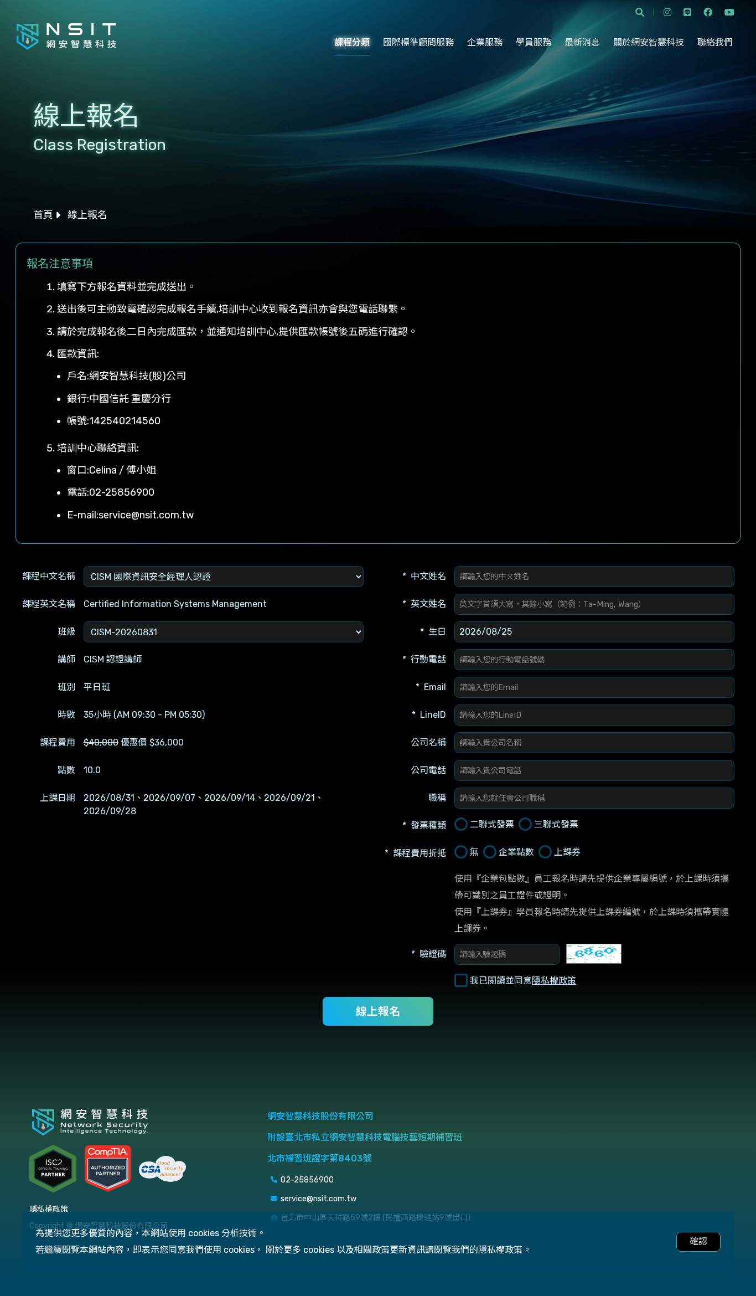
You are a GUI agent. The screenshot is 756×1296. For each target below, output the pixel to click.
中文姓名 (428, 576)
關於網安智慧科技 (648, 42)
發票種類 (428, 825)
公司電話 (428, 770)
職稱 (437, 798)
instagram (667, 12)
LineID (433, 714)
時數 (66, 714)
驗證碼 (433, 954)
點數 (66, 770)
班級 (66, 631)
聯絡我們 (715, 42)
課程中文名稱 (48, 576)
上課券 (567, 852)
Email (435, 687)
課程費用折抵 (419, 853)
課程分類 (352, 42)
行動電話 (428, 659)
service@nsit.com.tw (146, 515)
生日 (437, 631)
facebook (707, 12)
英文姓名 (428, 604)
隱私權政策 (554, 980)
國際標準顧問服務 (418, 42)
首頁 (43, 215)
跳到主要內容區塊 (37, 13)
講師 (66, 659)
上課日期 (57, 798)
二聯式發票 (492, 824)
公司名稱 (428, 742)
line (687, 12)
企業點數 (516, 852)
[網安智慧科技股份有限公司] (66, 36)
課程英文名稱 (48, 604)
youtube (729, 12)
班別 (66, 687)
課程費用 (57, 742)
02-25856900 (121, 492)
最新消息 (582, 42)
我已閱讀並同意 (523, 980)
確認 (698, 1241)
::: (3, 250)
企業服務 (485, 42)
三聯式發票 (556, 824)
